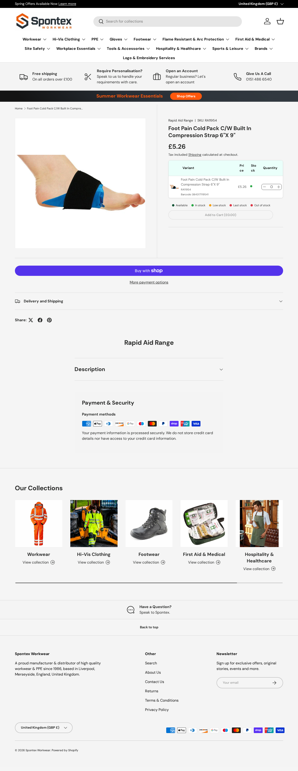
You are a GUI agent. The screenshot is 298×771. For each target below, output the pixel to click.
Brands (261, 48)
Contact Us (154, 681)
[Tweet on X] (30, 320)
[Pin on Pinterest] (49, 320)
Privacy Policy (157, 709)
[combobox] (167, 21)
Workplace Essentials (75, 48)
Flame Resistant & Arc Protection (193, 39)
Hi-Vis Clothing (66, 39)
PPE (94, 39)
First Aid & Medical (252, 39)
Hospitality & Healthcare (178, 48)
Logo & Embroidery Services (149, 57)
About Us (153, 672)
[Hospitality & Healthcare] (259, 523)
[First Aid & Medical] (204, 523)
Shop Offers (186, 96)
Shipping (194, 154)
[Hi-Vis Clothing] (94, 523)
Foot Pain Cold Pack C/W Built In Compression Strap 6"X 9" (55, 108)
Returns (151, 691)
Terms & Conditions (162, 700)
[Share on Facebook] (40, 320)
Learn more (67, 4)
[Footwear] (149, 523)
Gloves (116, 39)
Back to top (149, 627)
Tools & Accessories (126, 48)
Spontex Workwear (38, 750)
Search (151, 663)
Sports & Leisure (227, 48)
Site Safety (35, 48)
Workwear (32, 39)
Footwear (142, 39)
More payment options (149, 282)
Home (19, 108)
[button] (280, 21)
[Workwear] (38, 523)
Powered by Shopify (65, 750)
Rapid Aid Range (180, 120)
